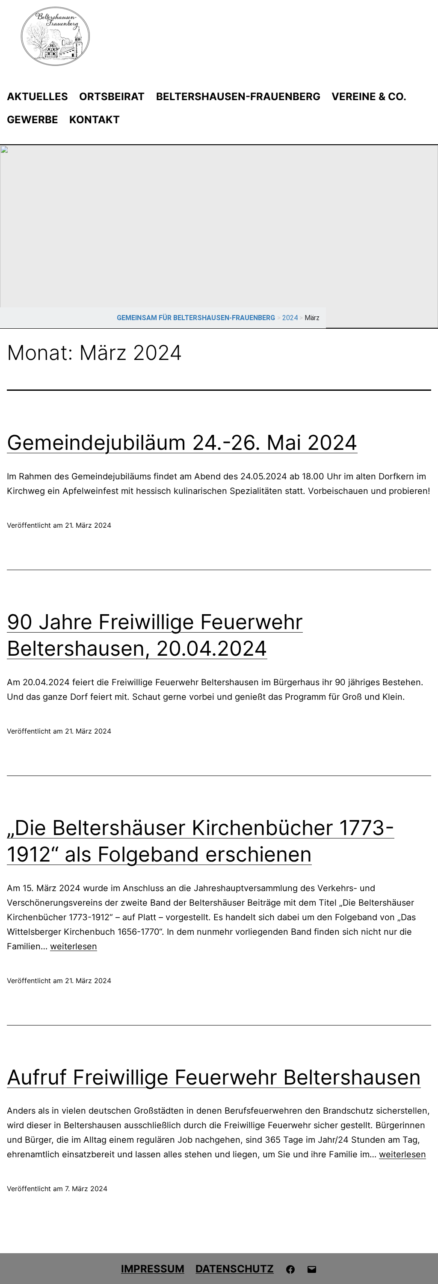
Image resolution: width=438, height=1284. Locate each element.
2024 (290, 318)
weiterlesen (73, 946)
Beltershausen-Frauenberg (238, 96)
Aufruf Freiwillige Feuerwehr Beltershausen (214, 1077)
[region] (219, 236)
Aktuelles (37, 96)
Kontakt (94, 119)
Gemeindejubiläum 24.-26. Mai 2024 (182, 442)
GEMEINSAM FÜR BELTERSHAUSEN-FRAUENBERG (196, 318)
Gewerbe (32, 119)
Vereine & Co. (368, 96)
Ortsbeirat (112, 96)
